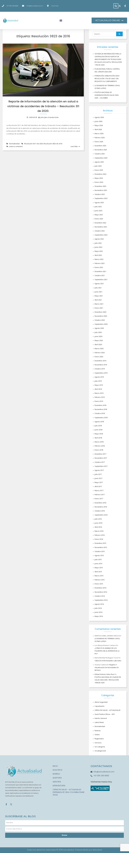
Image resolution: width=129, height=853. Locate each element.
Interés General (101, 718)
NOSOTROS (57, 770)
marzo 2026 (99, 133)
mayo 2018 (99, 434)
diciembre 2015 (100, 543)
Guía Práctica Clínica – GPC (105, 714)
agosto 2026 (99, 117)
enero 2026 (99, 141)
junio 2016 (98, 523)
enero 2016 (99, 539)
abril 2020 (98, 344)
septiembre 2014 (101, 600)
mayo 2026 (99, 125)
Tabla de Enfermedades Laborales (108, 660)
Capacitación (99, 706)
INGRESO (56, 774)
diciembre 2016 (100, 503)
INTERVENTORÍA (59, 785)
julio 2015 (98, 559)
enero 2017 (99, 498)
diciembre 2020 (100, 312)
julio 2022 (98, 243)
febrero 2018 (100, 446)
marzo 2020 (99, 348)
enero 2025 (99, 170)
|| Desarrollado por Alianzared (88, 850)
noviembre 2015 (101, 547)
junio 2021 (98, 292)
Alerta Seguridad (101, 702)
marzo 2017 (99, 490)
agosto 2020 (99, 328)
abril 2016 (98, 527)
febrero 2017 (100, 494)
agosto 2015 (99, 555)
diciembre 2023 (100, 186)
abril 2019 (98, 389)
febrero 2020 (100, 352)
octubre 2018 (100, 413)
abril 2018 (98, 438)
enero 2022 (99, 267)
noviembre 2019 (101, 365)
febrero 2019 (100, 397)
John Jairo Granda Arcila (49, 117)
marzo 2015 (99, 576)
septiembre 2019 (101, 373)
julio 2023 (98, 206)
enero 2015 (99, 584)
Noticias (98, 730)
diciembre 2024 (100, 174)
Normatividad (14, 143)
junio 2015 (98, 563)
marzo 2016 (99, 531)
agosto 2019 (99, 377)
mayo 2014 (99, 616)
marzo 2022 (99, 259)
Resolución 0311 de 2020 (33, 143)
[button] (115, 5)
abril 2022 (98, 255)
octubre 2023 (100, 194)
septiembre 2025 (101, 158)
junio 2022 (98, 247)
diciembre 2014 (100, 588)
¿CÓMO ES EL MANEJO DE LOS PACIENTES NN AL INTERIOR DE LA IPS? (107, 651)
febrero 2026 (100, 137)
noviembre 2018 (101, 409)
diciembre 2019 (100, 361)
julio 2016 (98, 519)
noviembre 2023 (101, 190)
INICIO (55, 766)
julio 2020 (98, 332)
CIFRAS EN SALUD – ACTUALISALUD (107, 710)
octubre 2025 (100, 154)
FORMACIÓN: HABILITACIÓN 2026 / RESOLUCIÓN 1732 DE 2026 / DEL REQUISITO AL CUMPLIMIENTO (107, 78)
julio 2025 (98, 166)
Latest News (99, 722)
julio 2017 (98, 474)
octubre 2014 (100, 596)
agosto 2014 (99, 604)
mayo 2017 (99, 482)
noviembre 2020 (101, 316)
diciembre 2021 (100, 271)
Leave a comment (16, 146)
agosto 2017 (99, 470)
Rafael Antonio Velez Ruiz (104, 674)
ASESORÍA (57, 781)
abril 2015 (98, 571)
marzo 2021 (99, 304)
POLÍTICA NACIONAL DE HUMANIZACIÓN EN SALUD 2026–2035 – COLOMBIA (107, 95)
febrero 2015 (100, 580)
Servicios (98, 743)
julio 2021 (98, 288)
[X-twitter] (11, 804)
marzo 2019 (99, 393)
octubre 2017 (100, 462)
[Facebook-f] (6, 804)
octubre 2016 (100, 511)
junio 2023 (98, 210)
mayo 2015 (99, 567)
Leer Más (74, 146)
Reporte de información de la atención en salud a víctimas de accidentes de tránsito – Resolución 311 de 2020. (43, 106)
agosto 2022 (99, 239)
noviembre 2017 (101, 458)
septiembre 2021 (101, 279)
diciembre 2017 (100, 454)
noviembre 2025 (101, 150)
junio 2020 (98, 336)
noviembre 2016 (101, 507)
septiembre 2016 (101, 515)
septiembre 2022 (101, 235)
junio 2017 (98, 478)
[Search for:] (108, 34)
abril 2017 (98, 486)
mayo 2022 (99, 251)
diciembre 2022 (100, 223)
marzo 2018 (99, 442)
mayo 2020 (99, 340)
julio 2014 (98, 608)
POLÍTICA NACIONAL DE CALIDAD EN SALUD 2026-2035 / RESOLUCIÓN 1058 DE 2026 (108, 680)
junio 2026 (98, 121)
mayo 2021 (99, 296)
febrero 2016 (100, 535)
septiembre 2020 (101, 324)
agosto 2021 (99, 283)
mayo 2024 (99, 178)
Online (97, 734)
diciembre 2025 (100, 145)
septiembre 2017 (101, 466)
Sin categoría (100, 747)
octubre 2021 (100, 275)
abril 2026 (98, 129)
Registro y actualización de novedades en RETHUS (107, 667)
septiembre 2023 (101, 198)
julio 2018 (98, 425)
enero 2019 (99, 401)
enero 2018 (99, 450)
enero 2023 (99, 219)
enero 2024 (99, 182)
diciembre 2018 (100, 405)
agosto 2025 (99, 162)
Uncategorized (100, 751)
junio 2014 (98, 612)
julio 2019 (98, 381)
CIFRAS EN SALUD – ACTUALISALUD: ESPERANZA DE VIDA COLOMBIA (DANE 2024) (68, 792)
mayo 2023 (99, 215)
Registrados (99, 738)
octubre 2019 (100, 369)
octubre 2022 (100, 231)
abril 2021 (98, 300)
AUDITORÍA (57, 778)
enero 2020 (99, 356)
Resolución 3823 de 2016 (53, 143)
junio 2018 (98, 430)
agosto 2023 (99, 202)
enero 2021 (99, 308)
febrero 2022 (100, 263)
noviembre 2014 (101, 592)
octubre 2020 (100, 320)
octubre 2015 (100, 551)
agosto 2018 (99, 421)
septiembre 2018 (101, 417)
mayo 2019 (99, 385)
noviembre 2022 (101, 227)
